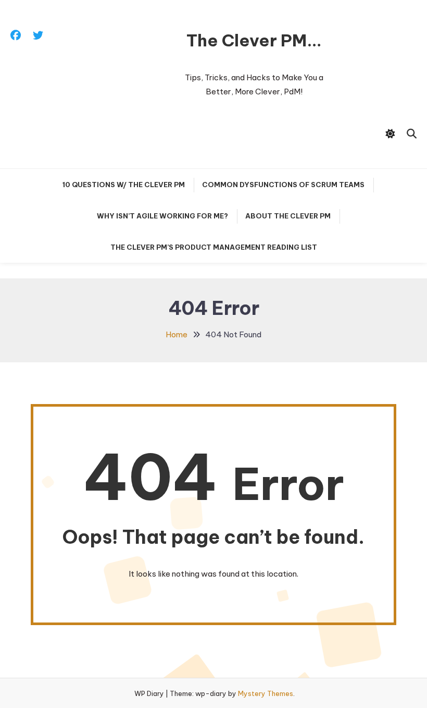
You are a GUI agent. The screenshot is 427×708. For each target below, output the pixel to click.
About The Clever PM (288, 216)
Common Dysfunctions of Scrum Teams (283, 184)
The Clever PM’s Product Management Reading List (213, 247)
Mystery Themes (265, 693)
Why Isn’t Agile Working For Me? (162, 216)
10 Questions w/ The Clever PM (123, 184)
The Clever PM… (254, 40)
